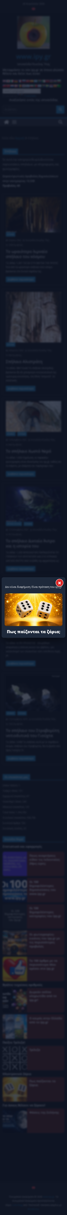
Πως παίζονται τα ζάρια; (33, 632)
